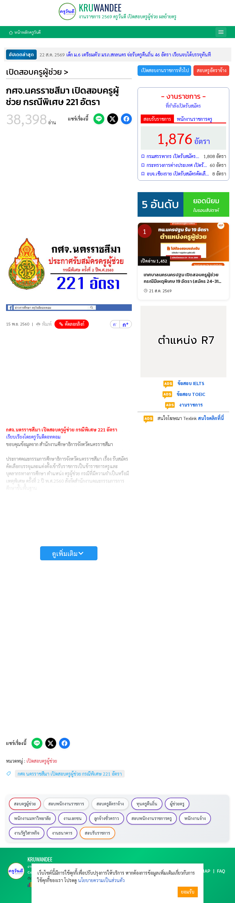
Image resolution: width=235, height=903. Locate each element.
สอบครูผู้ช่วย (25, 803)
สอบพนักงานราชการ (66, 803)
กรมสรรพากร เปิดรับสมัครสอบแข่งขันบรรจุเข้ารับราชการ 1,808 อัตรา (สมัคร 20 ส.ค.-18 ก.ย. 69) (174, 156)
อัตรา (183, 137)
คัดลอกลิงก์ (74, 324)
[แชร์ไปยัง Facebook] (126, 118)
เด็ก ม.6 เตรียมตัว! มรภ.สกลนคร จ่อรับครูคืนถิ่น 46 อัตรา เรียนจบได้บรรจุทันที (125, 55)
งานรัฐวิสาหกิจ (26, 832)
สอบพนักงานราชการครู (152, 818)
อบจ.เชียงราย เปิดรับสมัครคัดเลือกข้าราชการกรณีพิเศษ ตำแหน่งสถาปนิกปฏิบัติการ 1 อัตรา (178, 174)
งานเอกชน (72, 818)
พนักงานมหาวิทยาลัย (32, 818)
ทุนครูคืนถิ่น (146, 803)
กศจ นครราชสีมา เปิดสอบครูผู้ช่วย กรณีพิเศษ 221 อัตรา (70, 774)
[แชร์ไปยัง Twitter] (112, 118)
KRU (100, 7)
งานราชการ (191, 405)
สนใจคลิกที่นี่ (211, 418)
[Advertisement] (69, 178)
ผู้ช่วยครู (177, 803)
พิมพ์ (47, 324)
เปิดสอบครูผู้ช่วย (41, 761)
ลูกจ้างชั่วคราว (106, 818)
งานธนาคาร (62, 832)
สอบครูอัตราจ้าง (211, 70)
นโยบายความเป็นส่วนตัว (101, 880)
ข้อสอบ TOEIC (191, 394)
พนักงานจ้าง (195, 818)
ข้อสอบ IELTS (190, 383)
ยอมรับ (187, 892)
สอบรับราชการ (157, 119)
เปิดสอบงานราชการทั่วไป (165, 70)
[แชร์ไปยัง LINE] (98, 118)
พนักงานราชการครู (194, 119)
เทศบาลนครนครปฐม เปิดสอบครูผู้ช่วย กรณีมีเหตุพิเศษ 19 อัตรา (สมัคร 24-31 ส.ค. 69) (181, 281)
